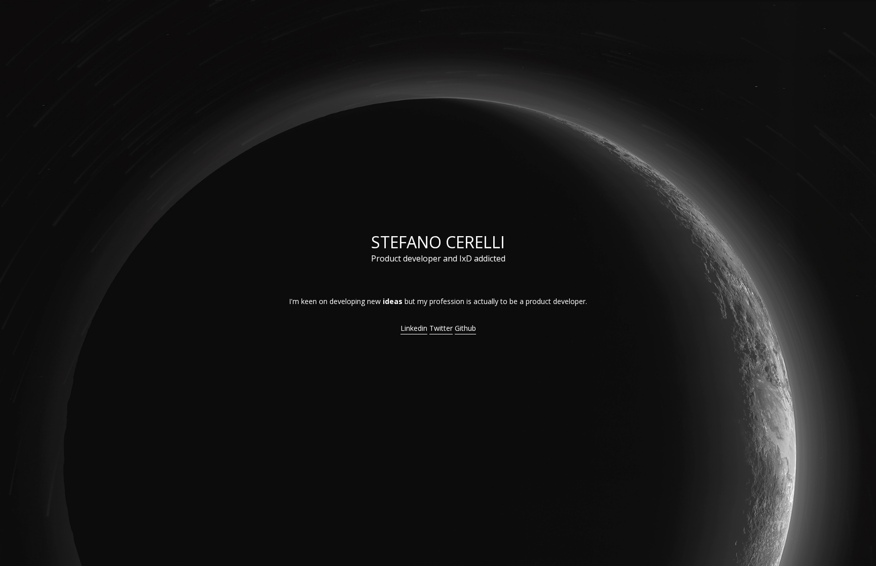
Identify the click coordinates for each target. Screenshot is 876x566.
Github (465, 328)
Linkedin (413, 328)
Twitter (441, 328)
